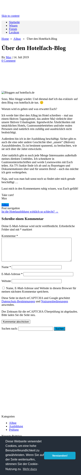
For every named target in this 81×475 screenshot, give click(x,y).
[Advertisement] (40, 76)
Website (6, 281)
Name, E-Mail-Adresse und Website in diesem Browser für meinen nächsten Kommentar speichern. (39, 290)
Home (5, 38)
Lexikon (14, 32)
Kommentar (10, 236)
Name (6, 267)
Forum (13, 29)
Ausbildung (16, 426)
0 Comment (8, 60)
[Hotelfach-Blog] (40, 21)
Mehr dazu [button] (30, 469)
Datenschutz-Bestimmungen (18, 301)
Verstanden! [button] (60, 455)
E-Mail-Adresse (12, 274)
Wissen (13, 25)
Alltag (17, 38)
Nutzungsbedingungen (54, 301)
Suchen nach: (10, 328)
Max (8, 57)
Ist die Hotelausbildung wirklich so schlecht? (30, 211)
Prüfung (14, 429)
